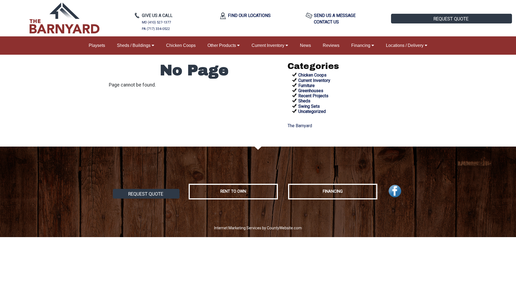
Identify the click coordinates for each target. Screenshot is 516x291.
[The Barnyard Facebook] (394, 191)
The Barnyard (300, 125)
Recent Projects (313, 95)
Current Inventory (268, 45)
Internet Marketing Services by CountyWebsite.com (258, 228)
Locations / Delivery (405, 45)
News (305, 45)
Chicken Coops (181, 45)
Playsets (97, 45)
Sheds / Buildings (134, 45)
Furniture (306, 85)
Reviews (331, 45)
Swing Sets (309, 106)
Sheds (304, 100)
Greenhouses (310, 90)
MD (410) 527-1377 (156, 22)
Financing (361, 45)
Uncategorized (312, 111)
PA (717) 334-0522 (156, 29)
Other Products (222, 45)
